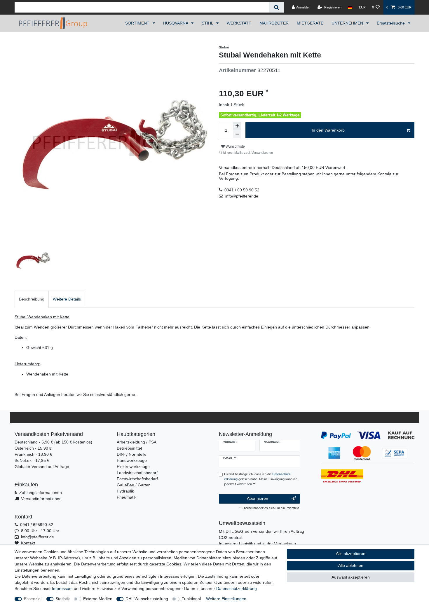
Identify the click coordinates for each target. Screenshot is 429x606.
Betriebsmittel (129, 448)
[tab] (32, 299)
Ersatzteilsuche (391, 23)
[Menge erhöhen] (237, 126)
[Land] (350, 7)
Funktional (191, 598)
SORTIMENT (138, 23)
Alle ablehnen (350, 565)
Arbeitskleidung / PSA (136, 442)
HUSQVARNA (176, 23)
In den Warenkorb (328, 130)
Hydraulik (125, 491)
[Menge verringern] (237, 134)
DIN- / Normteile (132, 454)
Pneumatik (126, 497)
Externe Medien (97, 598)
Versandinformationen (41, 498)
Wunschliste (235, 146)
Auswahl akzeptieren (351, 577)
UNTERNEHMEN (348, 23)
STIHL (208, 23)
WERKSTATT (239, 23)
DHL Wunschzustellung (146, 598)
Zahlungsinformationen (40, 492)
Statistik (62, 598)
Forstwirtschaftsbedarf (137, 478)
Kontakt (28, 543)
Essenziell (33, 598)
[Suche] (276, 7)
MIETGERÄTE (310, 23)
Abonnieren (257, 498)
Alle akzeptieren (350, 553)
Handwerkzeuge (132, 460)
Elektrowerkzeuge (133, 466)
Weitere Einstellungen (226, 598)
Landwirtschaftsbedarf (137, 472)
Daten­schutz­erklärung (236, 588)
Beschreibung (31, 299)
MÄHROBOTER (274, 23)
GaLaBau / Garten (134, 485)
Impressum (62, 588)
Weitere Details (67, 299)
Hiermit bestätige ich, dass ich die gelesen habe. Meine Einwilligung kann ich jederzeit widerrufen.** (260, 479)
